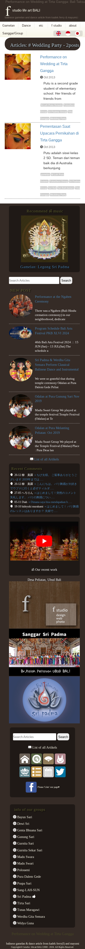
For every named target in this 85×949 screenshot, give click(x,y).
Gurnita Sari (25, 843)
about (72, 25)
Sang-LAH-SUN (28, 890)
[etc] (36, 771)
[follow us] (60, 771)
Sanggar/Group (12, 33)
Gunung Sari (25, 837)
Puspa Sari (23, 883)
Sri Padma (23, 896)
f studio (56, 25)
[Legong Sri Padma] (44, 261)
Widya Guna (25, 923)
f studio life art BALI (22, 10)
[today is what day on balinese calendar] (48, 771)
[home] (24, 758)
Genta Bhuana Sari (29, 830)
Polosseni (23, 870)
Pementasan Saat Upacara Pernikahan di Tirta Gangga (59, 133)
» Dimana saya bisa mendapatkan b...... (50, 502)
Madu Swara (25, 857)
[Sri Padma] (24, 771)
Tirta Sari (23, 903)
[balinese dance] (48, 758)
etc (41, 25)
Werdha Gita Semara (30, 916)
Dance (26, 25)
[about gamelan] (36, 758)
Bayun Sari (24, 817)
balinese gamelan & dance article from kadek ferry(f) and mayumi (42, 943)
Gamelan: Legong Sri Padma (44, 267)
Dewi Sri (22, 823)
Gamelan (8, 25)
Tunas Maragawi (27, 910)
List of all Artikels (46, 459)
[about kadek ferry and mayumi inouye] (60, 758)
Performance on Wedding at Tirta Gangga (54, 64)
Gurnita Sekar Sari (29, 850)
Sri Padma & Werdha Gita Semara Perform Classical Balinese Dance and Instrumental (57, 364)
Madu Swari (25, 863)
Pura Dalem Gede (28, 876)
